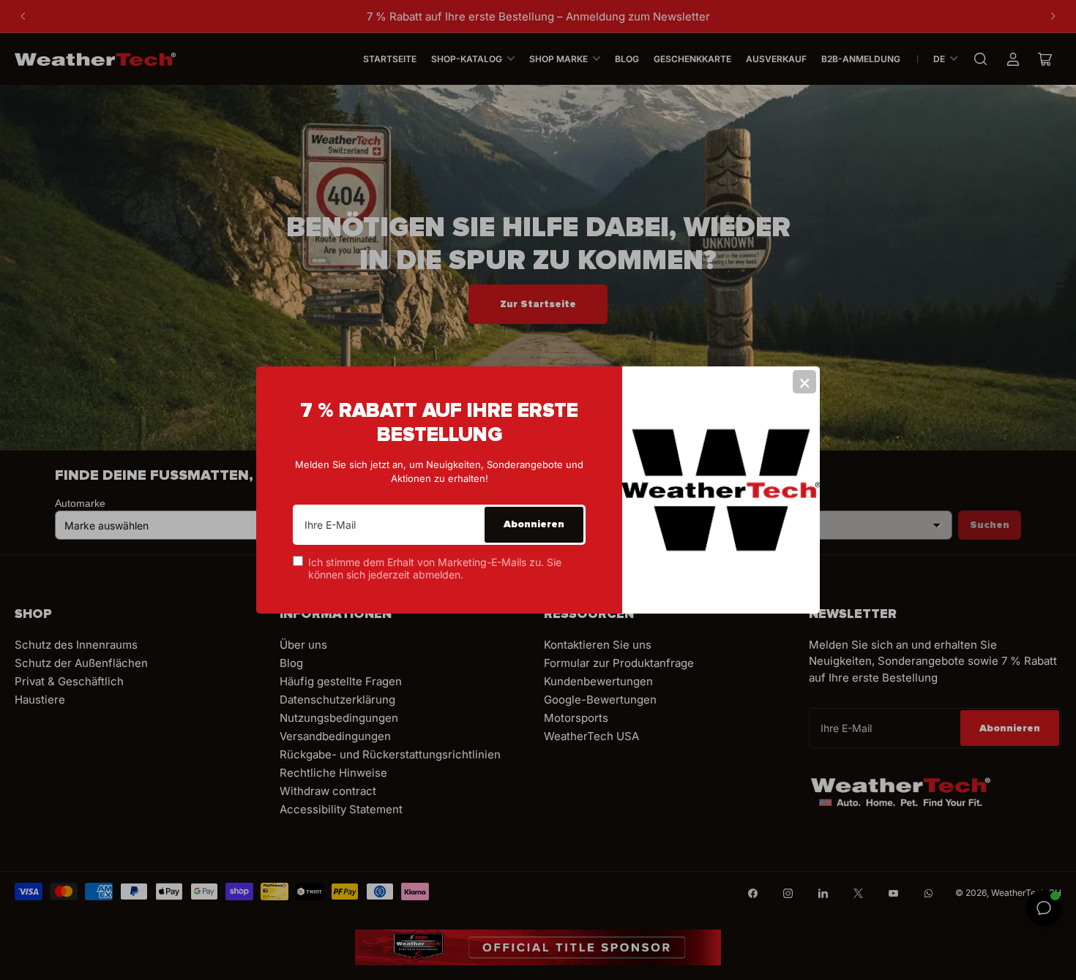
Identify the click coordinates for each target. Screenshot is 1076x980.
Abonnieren (534, 524)
